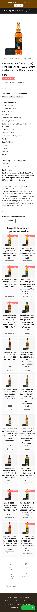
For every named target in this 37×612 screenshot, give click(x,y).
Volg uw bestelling (11, 577)
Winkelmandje (11, 586)
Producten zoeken (11, 568)
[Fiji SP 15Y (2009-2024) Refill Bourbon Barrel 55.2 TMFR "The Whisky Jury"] (27, 460)
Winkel (10, 59)
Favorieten (25, 576)
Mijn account (25, 567)
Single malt (27, 59)
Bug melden (19, 604)
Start (4, 59)
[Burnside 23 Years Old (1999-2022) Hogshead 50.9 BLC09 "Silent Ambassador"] (10, 381)
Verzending (9, 604)
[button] (18, 5)
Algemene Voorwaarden (24, 601)
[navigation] (9, 601)
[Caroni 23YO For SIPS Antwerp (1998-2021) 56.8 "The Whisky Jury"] (10, 344)
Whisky (17, 59)
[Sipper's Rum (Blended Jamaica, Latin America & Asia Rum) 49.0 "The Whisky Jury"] (10, 460)
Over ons (29, 604)
